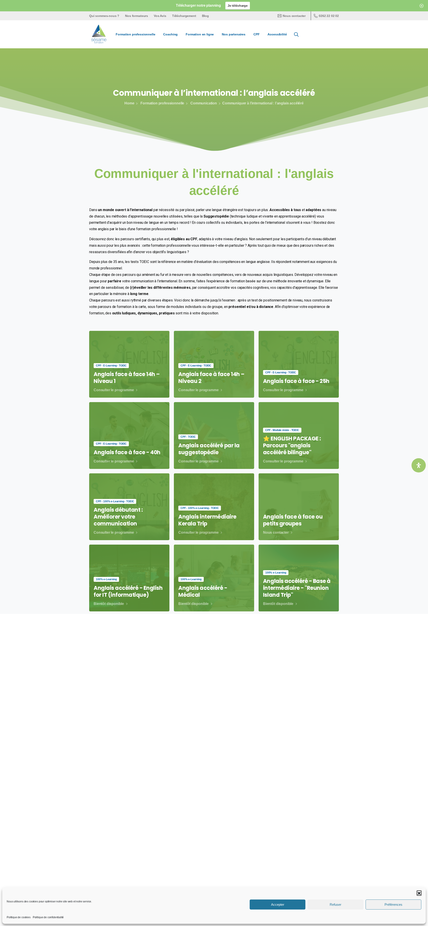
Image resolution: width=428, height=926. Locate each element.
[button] (419, 893)
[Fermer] (421, 5)
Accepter (277, 904)
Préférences (393, 904)
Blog (205, 16)
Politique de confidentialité (48, 917)
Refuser (335, 904)
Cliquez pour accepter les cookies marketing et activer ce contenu (214, 710)
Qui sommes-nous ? (104, 16)
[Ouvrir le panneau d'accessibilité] (419, 465)
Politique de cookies (19, 917)
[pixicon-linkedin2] (308, 835)
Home (129, 103)
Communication (203, 103)
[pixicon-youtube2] (318, 835)
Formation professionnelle (162, 103)
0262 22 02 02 (329, 16)
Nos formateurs (136, 16)
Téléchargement (184, 16)
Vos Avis (160, 16)
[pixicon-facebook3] (297, 835)
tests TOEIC (140, 262)
